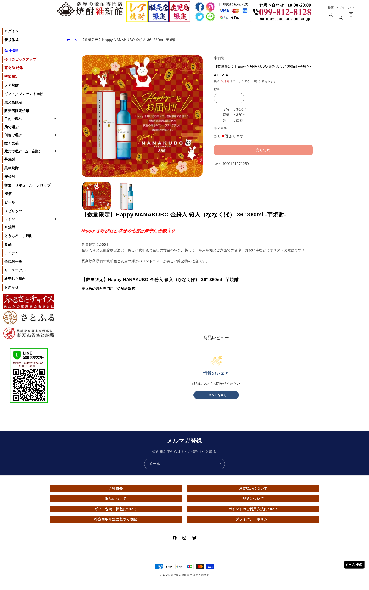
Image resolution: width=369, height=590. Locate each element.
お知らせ (11, 287)
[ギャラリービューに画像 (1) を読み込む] (97, 196)
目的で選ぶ (30, 119)
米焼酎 (9, 227)
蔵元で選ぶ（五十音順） (30, 151)
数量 (217, 89)
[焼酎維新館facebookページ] (199, 7)
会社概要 (116, 488)
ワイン (30, 219)
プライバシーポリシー (253, 519)
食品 (8, 244)
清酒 (8, 194)
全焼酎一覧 (13, 261)
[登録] (220, 464)
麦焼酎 (9, 176)
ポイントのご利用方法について (253, 509)
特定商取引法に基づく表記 (115, 519)
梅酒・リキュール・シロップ (27, 185)
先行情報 (11, 51)
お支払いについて (253, 488)
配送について (253, 498)
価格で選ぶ (30, 135)
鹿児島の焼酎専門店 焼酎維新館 (190, 575)
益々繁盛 (11, 143)
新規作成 (11, 40)
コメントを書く (216, 395)
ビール (9, 202)
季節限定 (11, 76)
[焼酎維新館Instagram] (210, 7)
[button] (331, 15)
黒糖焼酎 (11, 168)
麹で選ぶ (11, 127)
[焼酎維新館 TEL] (283, 8)
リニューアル (15, 270)
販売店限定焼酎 (16, 111)
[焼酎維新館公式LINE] (210, 17)
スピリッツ (13, 211)
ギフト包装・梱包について (115, 509)
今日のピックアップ (20, 59)
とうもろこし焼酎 (18, 236)
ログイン (11, 31)
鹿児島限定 (13, 102)
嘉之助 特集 (13, 68)
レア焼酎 (11, 85)
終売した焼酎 (15, 278)
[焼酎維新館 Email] (283, 19)
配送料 (225, 81)
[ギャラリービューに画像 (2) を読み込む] (127, 196)
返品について (115, 498)
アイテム (11, 253)
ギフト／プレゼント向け (24, 94)
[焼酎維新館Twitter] (199, 17)
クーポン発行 (354, 564)
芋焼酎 (9, 159)
